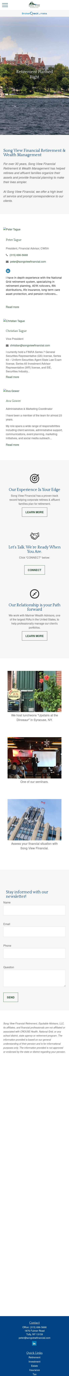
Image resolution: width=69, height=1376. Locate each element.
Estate (34, 1365)
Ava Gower (13, 401)
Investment (34, 1361)
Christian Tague (16, 331)
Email (6, 924)
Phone (7, 945)
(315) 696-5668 (19, 255)
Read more (12, 307)
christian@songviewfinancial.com (30, 345)
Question (8, 967)
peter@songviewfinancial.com (28, 261)
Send (11, 997)
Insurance (34, 1370)
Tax (35, 1374)
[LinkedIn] (8, 271)
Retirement (34, 1357)
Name (7, 902)
